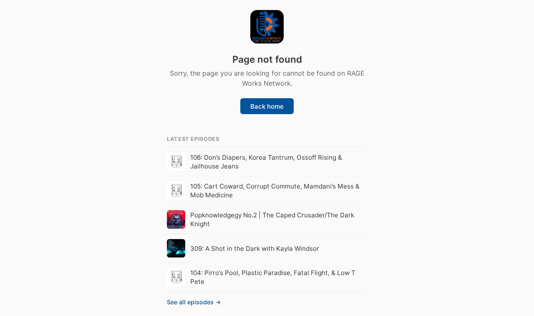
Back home (267, 106)
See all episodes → (194, 302)
